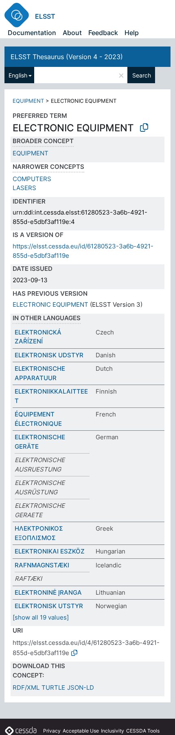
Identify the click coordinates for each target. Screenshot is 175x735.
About (72, 33)
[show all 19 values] (41, 617)
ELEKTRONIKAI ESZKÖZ (50, 551)
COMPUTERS (32, 179)
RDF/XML (26, 687)
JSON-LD (80, 687)
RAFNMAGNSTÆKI (42, 565)
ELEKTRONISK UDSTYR (49, 355)
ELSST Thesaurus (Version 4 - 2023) (67, 57)
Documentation (32, 33)
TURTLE (53, 687)
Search (141, 75)
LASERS (24, 188)
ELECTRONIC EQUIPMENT (50, 304)
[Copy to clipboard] (144, 128)
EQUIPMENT (28, 100)
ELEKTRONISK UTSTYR (49, 606)
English (18, 75)
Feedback (103, 33)
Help (132, 33)
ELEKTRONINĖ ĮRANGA (48, 592)
